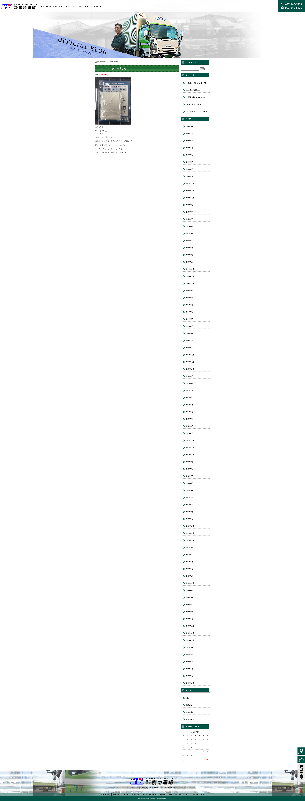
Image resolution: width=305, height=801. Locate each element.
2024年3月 (189, 333)
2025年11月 (190, 191)
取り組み (83, 6)
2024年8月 (189, 298)
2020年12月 (190, 583)
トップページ (19, 6)
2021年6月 (189, 569)
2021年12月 (190, 526)
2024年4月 (189, 326)
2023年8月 (189, 383)
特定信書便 (190, 719)
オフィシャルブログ (197, 794)
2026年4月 (189, 155)
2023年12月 (190, 355)
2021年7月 (189, 562)
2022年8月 (189, 469)
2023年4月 (189, 412)
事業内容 (45, 6)
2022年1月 (189, 519)
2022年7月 (189, 476)
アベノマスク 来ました (113, 68)
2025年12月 (190, 183)
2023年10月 (190, 369)
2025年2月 (189, 255)
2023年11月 (190, 362)
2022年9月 (189, 462)
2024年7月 (189, 305)
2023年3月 (189, 419)
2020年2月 (189, 612)
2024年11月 (190, 276)
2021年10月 (190, 540)
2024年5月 (189, 319)
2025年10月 (190, 198)
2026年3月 (189, 162)
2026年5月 (189, 148)
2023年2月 (189, 426)
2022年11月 (190, 447)
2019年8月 (189, 654)
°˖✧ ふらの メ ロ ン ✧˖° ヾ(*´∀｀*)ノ (198, 111)
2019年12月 (190, 626)
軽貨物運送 (190, 712)
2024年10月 (190, 283)
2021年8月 (189, 554)
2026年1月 (189, 176)
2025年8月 (189, 212)
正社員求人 (71, 6)
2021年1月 (189, 576)
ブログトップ (191, 62)
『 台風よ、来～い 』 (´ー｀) (196, 83)
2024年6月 (189, 312)
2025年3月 (189, 248)
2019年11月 (190, 633)
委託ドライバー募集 (149, 794)
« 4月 (183, 760)
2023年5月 (189, 405)
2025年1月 (189, 262)
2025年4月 (189, 240)
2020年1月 (189, 619)
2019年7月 (189, 662)
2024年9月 (189, 290)
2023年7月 (189, 390)
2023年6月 (189, 397)
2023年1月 (189, 433)
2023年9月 (189, 376)
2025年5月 (189, 233)
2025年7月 (189, 219)
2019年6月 (189, 669)
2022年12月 (190, 440)
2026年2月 (189, 169)
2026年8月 (189, 126)
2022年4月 (189, 497)
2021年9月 (189, 547)
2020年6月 (189, 590)
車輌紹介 (189, 705)
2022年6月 (189, 483)
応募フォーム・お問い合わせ (96, 6)
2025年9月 (189, 205)
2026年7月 (189, 133)
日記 (187, 698)
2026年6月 (189, 141)
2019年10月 (190, 640)
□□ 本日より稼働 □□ (193, 90)
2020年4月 (189, 597)
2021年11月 (190, 533)
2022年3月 (189, 505)
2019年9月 (189, 647)
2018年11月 (190, 683)
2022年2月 (189, 512)
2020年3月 (189, 604)
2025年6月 (189, 226)
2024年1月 (189, 348)
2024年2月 (189, 340)
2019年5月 (189, 676)
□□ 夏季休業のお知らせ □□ (195, 97)
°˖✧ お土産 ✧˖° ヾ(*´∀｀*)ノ (195, 104)
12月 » (207, 760)
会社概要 (58, 6)
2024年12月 (190, 269)
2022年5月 (189, 490)
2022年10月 (190, 455)
